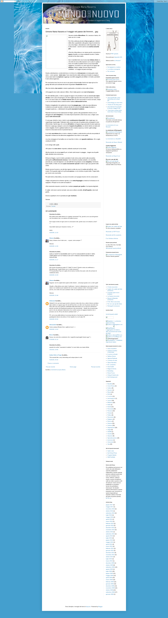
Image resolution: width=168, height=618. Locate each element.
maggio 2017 (109, 506)
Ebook (109, 392)
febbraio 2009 (110, 581)
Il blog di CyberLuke (112, 375)
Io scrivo (109, 396)
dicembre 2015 (110, 527)
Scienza (109, 423)
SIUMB (109, 431)
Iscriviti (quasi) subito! (112, 314)
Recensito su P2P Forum (113, 231)
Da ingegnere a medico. (114, 67)
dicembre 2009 (110, 563)
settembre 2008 (110, 592)
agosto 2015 (109, 536)
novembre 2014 (110, 554)
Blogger (100, 606)
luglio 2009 (109, 571)
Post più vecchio (95, 367)
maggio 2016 (109, 517)
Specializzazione (112, 438)
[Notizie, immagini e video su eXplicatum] (106, 338)
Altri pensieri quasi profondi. (113, 248)
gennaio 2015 (109, 550)
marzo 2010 (109, 561)
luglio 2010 (109, 558)
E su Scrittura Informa (112, 238)
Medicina (109, 402)
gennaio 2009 (109, 584)
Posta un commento (53, 363)
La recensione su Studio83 (113, 139)
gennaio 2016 (109, 525)
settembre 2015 (110, 534)
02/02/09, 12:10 (53, 232)
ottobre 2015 (109, 531)
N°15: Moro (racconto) (113, 301)
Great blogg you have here (114, 102)
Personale (110, 408)
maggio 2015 (109, 542)
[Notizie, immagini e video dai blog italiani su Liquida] (109, 326)
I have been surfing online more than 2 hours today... (114, 111)
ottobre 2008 (109, 590)
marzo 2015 (109, 546)
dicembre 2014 (110, 552)
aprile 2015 (109, 544)
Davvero (109, 390)
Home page (73, 367)
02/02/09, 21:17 (53, 259)
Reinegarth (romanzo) (113, 306)
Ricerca (109, 421)
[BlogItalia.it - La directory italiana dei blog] (114, 323)
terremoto (110, 440)
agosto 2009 (109, 569)
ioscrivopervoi (111, 398)
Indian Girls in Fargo (55, 355)
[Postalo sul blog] (52, 204)
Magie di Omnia (111, 368)
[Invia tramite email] (50, 204)
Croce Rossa (111, 386)
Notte (108, 404)
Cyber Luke (110, 451)
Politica (109, 415)
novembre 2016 (110, 509)
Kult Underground (112, 377)
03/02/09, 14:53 (53, 329)
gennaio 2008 (109, 594)
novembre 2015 (110, 529)
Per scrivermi (111, 71)
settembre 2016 (110, 513)
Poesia (109, 413)
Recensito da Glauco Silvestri (114, 142)
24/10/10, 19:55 (53, 349)
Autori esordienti (111, 348)
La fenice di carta (112, 360)
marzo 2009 (109, 579)
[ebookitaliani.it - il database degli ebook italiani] (114, 342)
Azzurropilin (110, 366)
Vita (108, 444)
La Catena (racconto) (113, 296)
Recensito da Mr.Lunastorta (113, 235)
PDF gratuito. (115, 53)
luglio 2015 (109, 538)
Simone (51, 238)
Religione (110, 419)
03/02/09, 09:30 (53, 319)
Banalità (109, 383)
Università (110, 442)
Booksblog (110, 371)
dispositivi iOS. (118, 57)
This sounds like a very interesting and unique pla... (113, 99)
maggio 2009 (109, 575)
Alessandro (52, 324)
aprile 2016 (109, 519)
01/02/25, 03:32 (53, 359)
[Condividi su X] (54, 204)
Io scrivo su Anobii (112, 354)
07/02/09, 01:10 (53, 339)
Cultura (109, 388)
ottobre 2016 (109, 511)
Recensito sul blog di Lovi (113, 156)
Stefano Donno (111, 356)
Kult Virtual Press (112, 453)
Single (109, 429)
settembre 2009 (110, 567)
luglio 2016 (109, 515)
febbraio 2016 (110, 523)
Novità (109, 406)
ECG (108, 394)
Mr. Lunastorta (111, 364)
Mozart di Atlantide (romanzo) (112, 299)
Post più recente (50, 367)
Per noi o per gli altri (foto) (114, 304)
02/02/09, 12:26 (53, 246)
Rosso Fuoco (111, 373)
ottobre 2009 (109, 565)
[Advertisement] (77, 24)
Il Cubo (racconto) (112, 287)
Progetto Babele (111, 455)
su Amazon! (117, 60)
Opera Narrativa (111, 362)
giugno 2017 (109, 504)
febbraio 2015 (110, 548)
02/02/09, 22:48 (53, 295)
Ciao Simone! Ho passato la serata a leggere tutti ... (114, 107)
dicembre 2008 (110, 586)
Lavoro (109, 400)
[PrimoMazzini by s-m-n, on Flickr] (110, 118)
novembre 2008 (110, 588)
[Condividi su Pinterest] (57, 204)
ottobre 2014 (109, 556)
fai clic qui (108, 498)
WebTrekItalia (111, 457)
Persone (109, 411)
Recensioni (110, 417)
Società (53, 206)
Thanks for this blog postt (114, 104)
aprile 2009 (109, 577)
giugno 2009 (109, 573)
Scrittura (109, 425)
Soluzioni (109, 436)
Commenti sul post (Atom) (58, 369)
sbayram (88, 606)
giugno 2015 (109, 540)
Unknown (52, 300)
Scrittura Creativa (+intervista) (112, 351)
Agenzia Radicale (112, 358)
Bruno (51, 335)
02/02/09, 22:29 (53, 275)
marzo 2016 (109, 521)
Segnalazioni (111, 427)
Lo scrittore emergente (113, 69)
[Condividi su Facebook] (55, 204)
